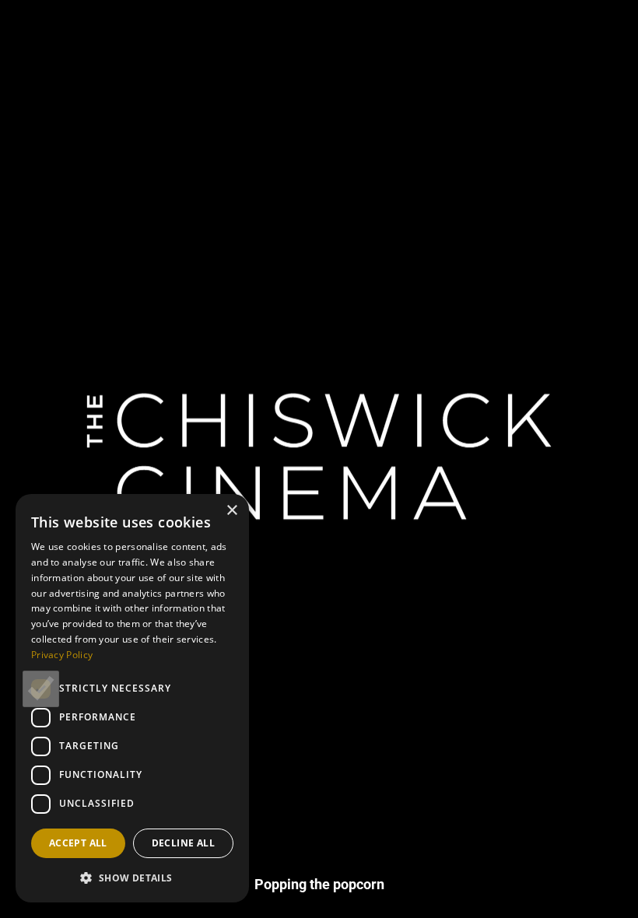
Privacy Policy (62, 654)
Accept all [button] (78, 843)
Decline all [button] (183, 843)
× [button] (231, 511)
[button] (132, 877)
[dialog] (132, 698)
